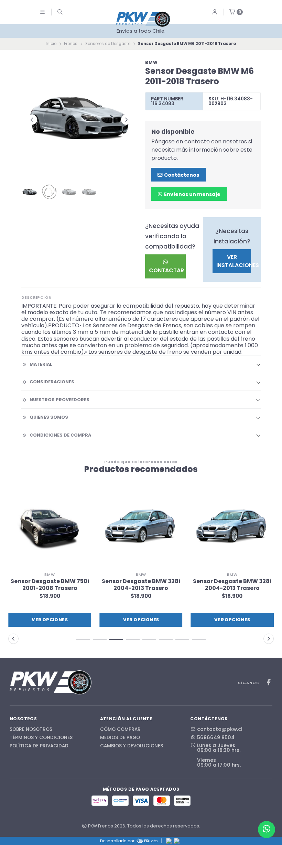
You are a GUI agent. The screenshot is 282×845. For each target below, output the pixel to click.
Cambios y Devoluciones (131, 746)
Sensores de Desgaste (107, 43)
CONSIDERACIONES (52, 382)
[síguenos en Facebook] (268, 682)
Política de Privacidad (39, 746)
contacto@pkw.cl (219, 729)
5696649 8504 (216, 737)
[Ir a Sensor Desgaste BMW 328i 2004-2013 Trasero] (140, 527)
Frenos (70, 43)
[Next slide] (126, 119)
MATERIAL (41, 364)
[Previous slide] (32, 119)
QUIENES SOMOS (49, 417)
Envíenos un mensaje (191, 194)
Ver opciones (50, 620)
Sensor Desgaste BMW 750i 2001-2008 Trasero (50, 584)
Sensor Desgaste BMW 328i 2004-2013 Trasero (141, 584)
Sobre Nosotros (31, 729)
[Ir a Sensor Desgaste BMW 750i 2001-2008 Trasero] (49, 527)
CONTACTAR (166, 270)
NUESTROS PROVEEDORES (59, 400)
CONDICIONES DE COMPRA (60, 435)
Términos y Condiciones (41, 737)
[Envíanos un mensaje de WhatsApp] (266, 829)
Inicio (51, 43)
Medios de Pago (120, 737)
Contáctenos (181, 175)
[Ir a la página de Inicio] (143, 19)
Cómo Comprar (120, 729)
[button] (83, 639)
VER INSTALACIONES (233, 261)
